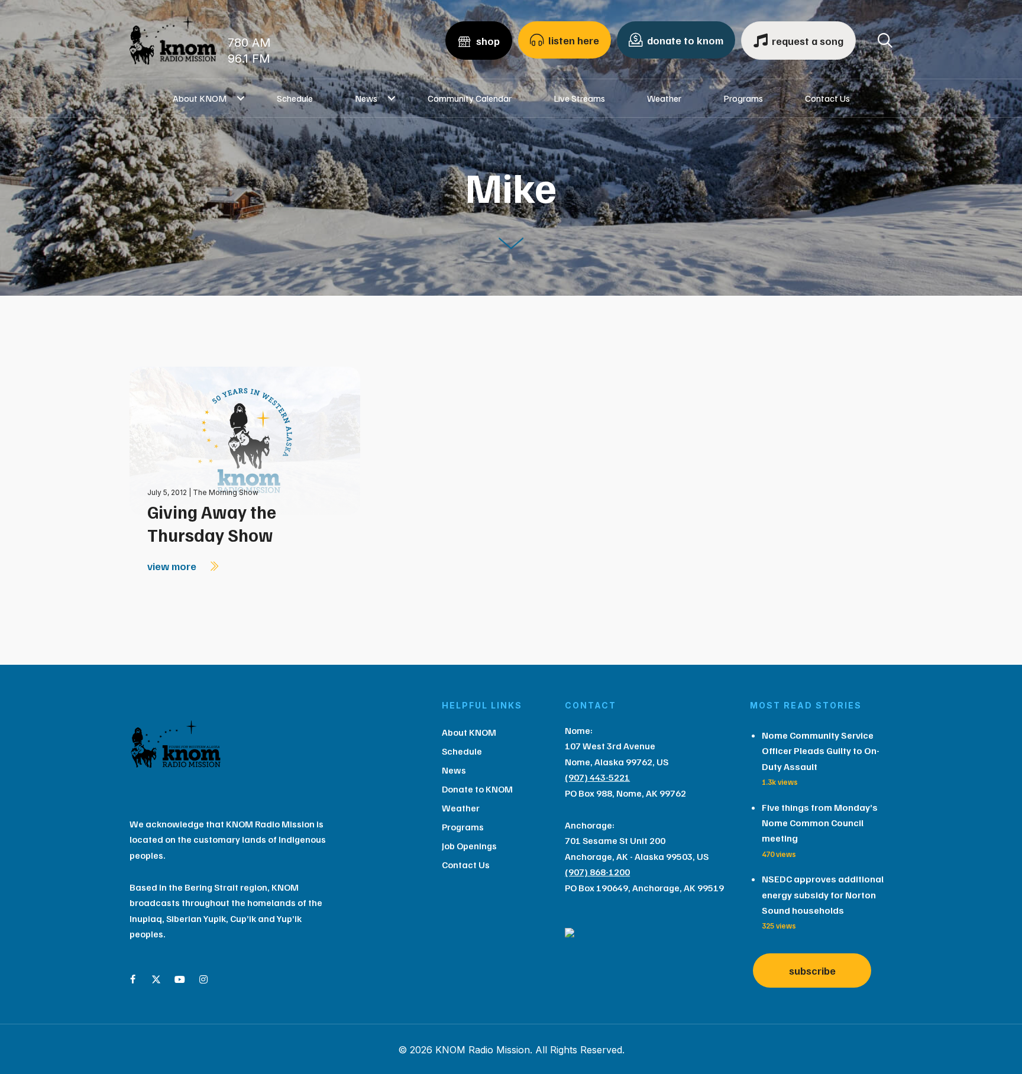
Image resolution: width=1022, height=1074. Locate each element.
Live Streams (579, 98)
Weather (664, 98)
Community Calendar (470, 98)
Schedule (295, 98)
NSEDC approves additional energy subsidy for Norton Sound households (823, 894)
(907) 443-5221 (597, 777)
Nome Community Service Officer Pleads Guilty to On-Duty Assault (820, 750)
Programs (743, 98)
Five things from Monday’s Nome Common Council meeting (820, 823)
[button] (241, 98)
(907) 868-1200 (597, 872)
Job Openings (469, 846)
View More (173, 565)
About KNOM (200, 98)
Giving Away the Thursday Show (211, 523)
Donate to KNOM (477, 789)
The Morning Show (225, 492)
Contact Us (827, 98)
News (366, 98)
